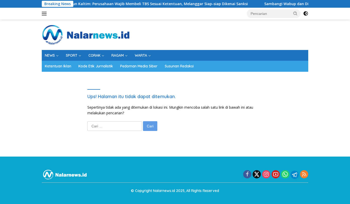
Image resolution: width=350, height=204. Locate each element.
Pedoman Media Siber (139, 66)
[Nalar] (86, 34)
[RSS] (304, 174)
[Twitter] (257, 174)
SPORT (71, 55)
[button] (295, 13)
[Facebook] (247, 174)
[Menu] (45, 13)
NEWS (50, 55)
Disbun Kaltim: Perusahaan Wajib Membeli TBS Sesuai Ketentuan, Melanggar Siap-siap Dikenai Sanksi (152, 4)
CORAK (94, 55)
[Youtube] (276, 174)
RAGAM (117, 55)
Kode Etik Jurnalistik (95, 66)
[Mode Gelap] (305, 13)
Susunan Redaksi (179, 66)
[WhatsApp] (285, 174)
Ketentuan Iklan (58, 66)
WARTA (141, 55)
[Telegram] (295, 175)
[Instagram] (266, 174)
